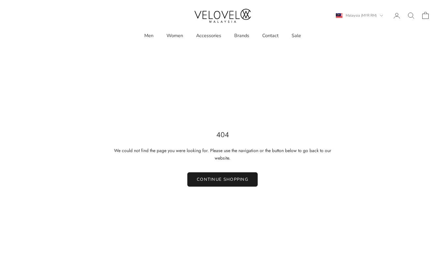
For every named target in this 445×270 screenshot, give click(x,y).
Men (148, 35)
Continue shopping (222, 179)
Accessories (208, 35)
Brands (241, 35)
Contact (270, 35)
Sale (296, 35)
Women (174, 35)
